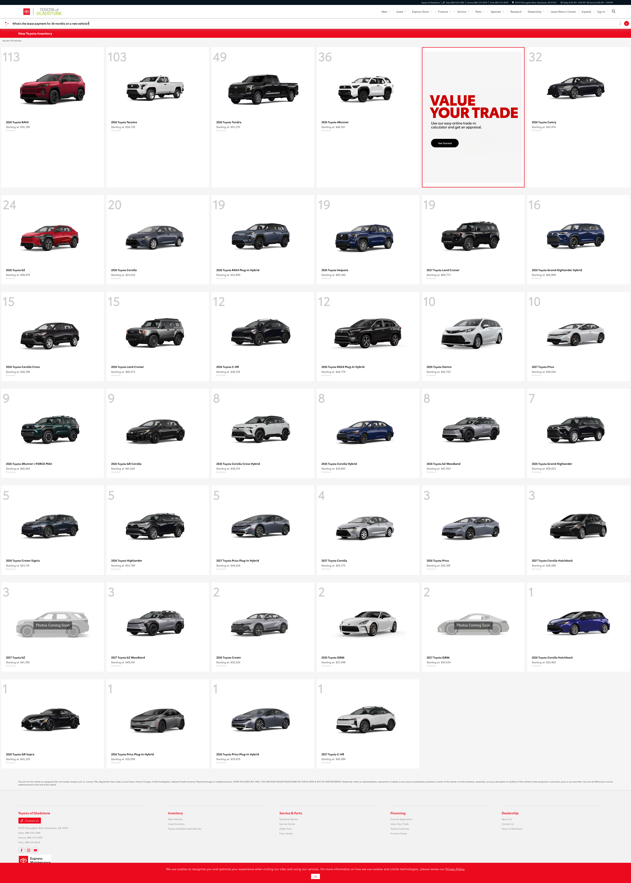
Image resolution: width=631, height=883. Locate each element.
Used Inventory (176, 823)
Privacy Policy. (455, 869)
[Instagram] (28, 850)
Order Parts (285, 828)
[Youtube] (35, 850)
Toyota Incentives (399, 828)
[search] (613, 11)
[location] (513, 2)
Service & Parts (290, 813)
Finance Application (401, 819)
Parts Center (286, 833)
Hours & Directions (512, 828)
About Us (507, 819)
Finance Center (398, 833)
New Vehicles (175, 819)
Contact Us (31, 820)
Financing (398, 813)
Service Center (287, 823)
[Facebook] (21, 850)
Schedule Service (288, 819)
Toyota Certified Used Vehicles (184, 828)
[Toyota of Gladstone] (46, 11)
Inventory (175, 813)
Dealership (510, 813)
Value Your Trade (399, 823)
